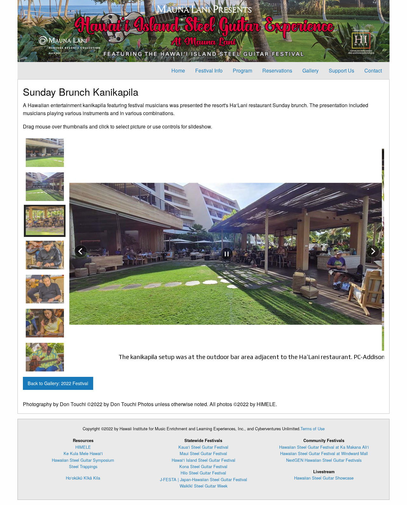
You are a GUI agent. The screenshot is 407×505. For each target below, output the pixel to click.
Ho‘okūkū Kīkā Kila (83, 478)
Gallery (310, 70)
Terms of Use (312, 428)
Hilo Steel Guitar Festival (203, 473)
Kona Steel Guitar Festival (203, 466)
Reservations (277, 70)
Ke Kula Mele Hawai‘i (83, 453)
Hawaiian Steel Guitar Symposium (83, 460)
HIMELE (83, 447)
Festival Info (209, 70)
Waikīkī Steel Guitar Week (203, 486)
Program (242, 70)
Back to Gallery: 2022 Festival (58, 383)
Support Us (341, 70)
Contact (373, 70)
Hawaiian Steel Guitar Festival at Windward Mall (324, 453)
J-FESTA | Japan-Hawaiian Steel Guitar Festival (203, 479)
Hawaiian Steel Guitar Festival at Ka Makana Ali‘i (324, 447)
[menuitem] (178, 71)
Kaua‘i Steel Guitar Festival (203, 447)
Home (178, 70)
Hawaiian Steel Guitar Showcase (324, 478)
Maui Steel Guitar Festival (203, 453)
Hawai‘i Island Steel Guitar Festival (203, 460)
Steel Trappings (83, 466)
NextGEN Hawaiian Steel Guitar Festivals (324, 460)
